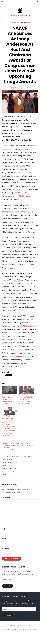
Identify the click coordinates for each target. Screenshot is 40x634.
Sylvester (28, 87)
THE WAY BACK (29, 457)
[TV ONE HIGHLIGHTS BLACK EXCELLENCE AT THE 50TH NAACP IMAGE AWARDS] (26, 390)
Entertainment (15, 22)
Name (4, 529)
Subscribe (7, 586)
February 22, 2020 (18, 196)
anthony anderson (16, 445)
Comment (6, 498)
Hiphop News (26, 22)
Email (4, 539)
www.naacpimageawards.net (16, 356)
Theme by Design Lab (29, 629)
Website (5, 548)
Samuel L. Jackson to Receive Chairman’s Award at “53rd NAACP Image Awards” (9, 399)
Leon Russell (16, 247)
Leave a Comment (13, 450)
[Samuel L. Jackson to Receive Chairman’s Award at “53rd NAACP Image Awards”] (9, 390)
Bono (13, 176)
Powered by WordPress (11, 629)
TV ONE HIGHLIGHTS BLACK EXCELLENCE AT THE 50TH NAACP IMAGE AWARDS (26, 399)
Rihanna (18, 339)
